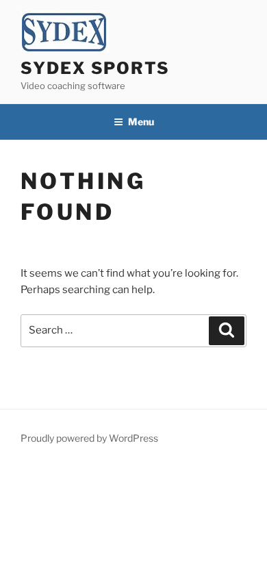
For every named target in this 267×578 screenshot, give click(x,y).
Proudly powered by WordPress (89, 438)
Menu (141, 121)
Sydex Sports (95, 68)
